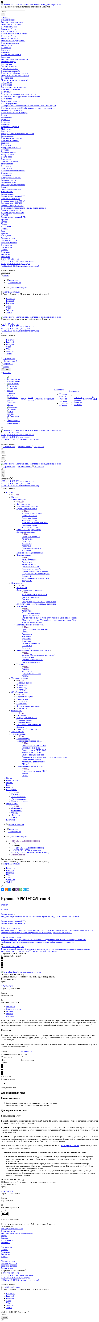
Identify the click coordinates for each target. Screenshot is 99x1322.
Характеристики (13, 1009)
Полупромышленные (31, 536)
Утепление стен (8, 949)
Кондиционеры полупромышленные (17, 1233)
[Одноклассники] (6, 889)
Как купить (16, 794)
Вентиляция (21, 588)
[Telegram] (27, 889)
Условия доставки (9, 1263)
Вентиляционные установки (34, 594)
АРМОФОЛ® (7, 986)
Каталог (14, 497)
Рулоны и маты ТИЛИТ (35, 930)
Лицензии (5, 1252)
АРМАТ (68, 933)
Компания (5, 1243)
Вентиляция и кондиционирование (16, 940)
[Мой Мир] (9, 889)
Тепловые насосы (24, 683)
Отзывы (9, 1011)
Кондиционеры (23, 504)
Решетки (25, 669)
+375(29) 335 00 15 (20, 266)
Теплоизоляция (23, 738)
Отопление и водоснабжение (45, 940)
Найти (4, 1317)
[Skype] (24, 889)
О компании (16, 808)
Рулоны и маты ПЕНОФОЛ (13, 930)
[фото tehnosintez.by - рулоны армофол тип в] (21, 972)
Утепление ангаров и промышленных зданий (56, 949)
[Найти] (3, 14)
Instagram (10, 303)
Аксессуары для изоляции (53, 933)
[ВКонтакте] (2, 889)
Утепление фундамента (25, 949)
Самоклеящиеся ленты (32, 933)
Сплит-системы (8, 1231)
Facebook (10, 301)
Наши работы (7, 1240)
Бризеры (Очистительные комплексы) (38, 655)
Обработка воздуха (24, 697)
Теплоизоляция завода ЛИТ (34, 745)
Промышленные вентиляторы (35, 629)
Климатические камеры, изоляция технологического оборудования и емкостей (39, 942)
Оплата (9, 1014)
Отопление (21, 715)
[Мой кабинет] (2, 449)
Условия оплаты (8, 1261)
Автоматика (27, 611)
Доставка (10, 1016)
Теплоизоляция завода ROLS (34, 771)
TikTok (9, 312)
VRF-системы (73, 916)
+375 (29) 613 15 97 (15, 263)
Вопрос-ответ (7, 1268)
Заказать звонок (18, 855)
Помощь (4, 1256)
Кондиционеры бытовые (12, 1229)
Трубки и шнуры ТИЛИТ (57, 930)
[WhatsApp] (20, 889)
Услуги (4, 1236)
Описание (10, 1007)
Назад (16, 495)
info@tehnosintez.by (11, 292)
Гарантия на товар (9, 1266)
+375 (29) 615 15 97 (10, 259)
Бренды (4, 1238)
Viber (8, 305)
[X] (13, 889)
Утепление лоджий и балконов (43, 951)
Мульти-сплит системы (32, 513)
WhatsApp (10, 310)
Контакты (5, 1254)
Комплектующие (29, 560)
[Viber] (17, 889)
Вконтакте (10, 298)
